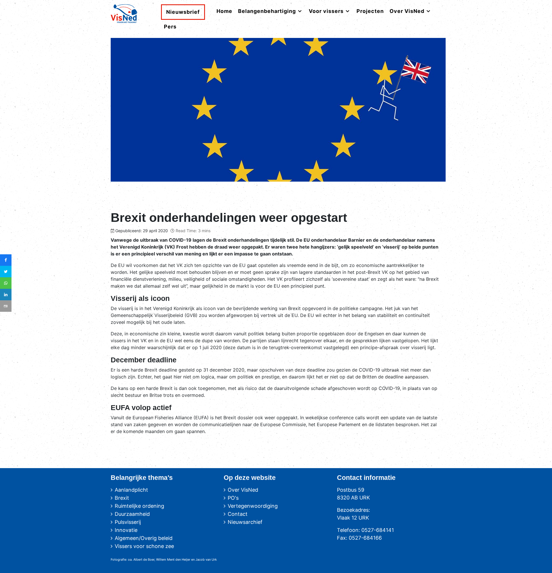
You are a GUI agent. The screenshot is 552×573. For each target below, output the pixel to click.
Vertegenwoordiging (253, 506)
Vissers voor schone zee (144, 546)
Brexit (122, 498)
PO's (233, 498)
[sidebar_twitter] (6, 271)
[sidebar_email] (6, 306)
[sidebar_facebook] (6, 260)
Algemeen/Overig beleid (143, 538)
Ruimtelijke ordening (139, 506)
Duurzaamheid (132, 514)
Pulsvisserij (128, 522)
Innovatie (126, 530)
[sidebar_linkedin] (6, 294)
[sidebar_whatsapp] (6, 283)
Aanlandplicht (131, 490)
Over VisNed (243, 490)
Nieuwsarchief (245, 522)
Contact (238, 514)
